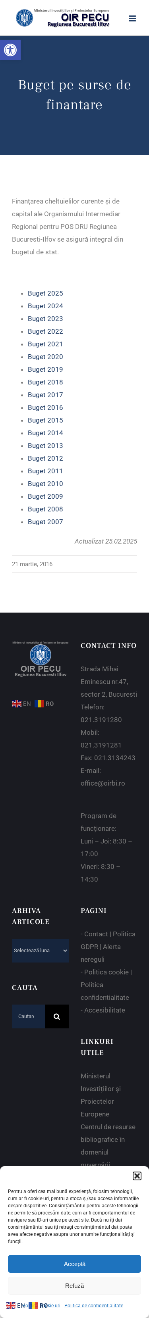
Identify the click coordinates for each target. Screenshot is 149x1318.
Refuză (74, 1285)
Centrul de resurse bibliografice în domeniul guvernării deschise (108, 1152)
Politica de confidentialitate (93, 1305)
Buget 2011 (45, 471)
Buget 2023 (45, 319)
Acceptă (74, 1263)
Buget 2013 (45, 446)
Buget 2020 (45, 357)
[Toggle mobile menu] (133, 18)
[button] (10, 50)
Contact (96, 934)
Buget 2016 (45, 407)
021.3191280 (101, 720)
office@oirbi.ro (103, 783)
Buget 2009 (45, 496)
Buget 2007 (45, 522)
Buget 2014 (45, 433)
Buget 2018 (45, 382)
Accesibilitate (104, 1010)
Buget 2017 (45, 395)
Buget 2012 (45, 458)
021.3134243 (114, 758)
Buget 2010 (45, 484)
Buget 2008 (45, 509)
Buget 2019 (45, 369)
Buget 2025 (45, 293)
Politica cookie (106, 972)
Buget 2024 (45, 306)
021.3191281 (101, 745)
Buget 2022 (45, 331)
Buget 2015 (45, 420)
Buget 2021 (45, 344)
